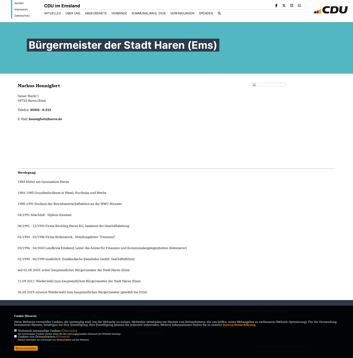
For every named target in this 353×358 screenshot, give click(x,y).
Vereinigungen (182, 13)
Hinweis (63, 336)
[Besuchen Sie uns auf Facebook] (276, 6)
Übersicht (69, 330)
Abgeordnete (96, 13)
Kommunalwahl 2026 (149, 13)
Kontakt (19, 3)
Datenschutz (22, 15)
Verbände (119, 13)
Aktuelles (52, 13)
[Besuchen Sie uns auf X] (284, 6)
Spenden (206, 13)
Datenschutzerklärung (239, 325)
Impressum (21, 9)
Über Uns (72, 13)
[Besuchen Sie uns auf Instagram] (292, 6)
